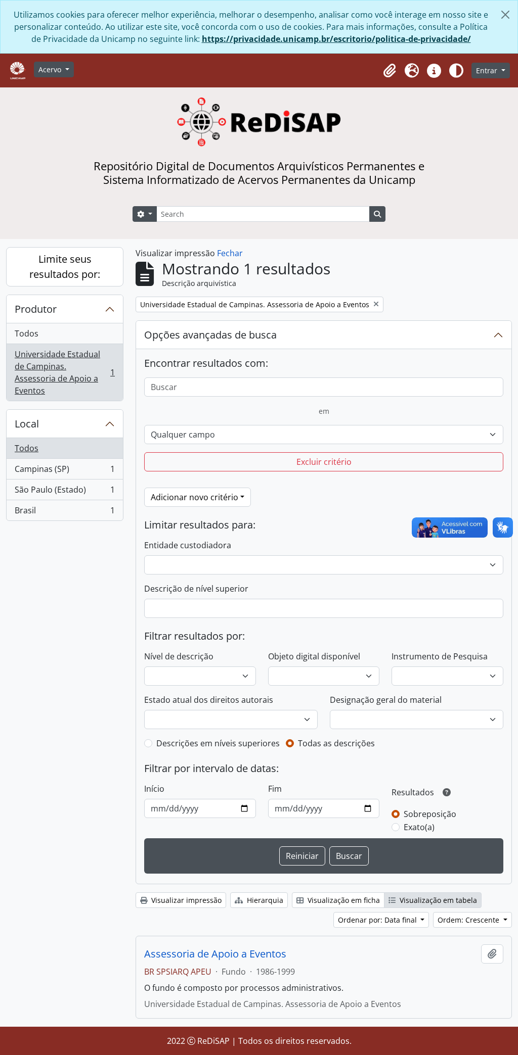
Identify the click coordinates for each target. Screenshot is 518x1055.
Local (27, 423)
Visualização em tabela (437, 900)
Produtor (36, 309)
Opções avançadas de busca (210, 335)
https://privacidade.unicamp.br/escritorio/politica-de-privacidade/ (336, 38)
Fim (275, 788)
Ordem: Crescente (469, 920)
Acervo (50, 69)
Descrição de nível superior (196, 588)
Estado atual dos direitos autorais (208, 699)
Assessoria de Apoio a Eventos (215, 954)
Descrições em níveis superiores (218, 743)
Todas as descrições (336, 743)
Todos (26, 333)
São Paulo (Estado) (64, 492)
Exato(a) (419, 827)
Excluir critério (324, 461)
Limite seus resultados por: (64, 266)
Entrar (487, 70)
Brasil (64, 512)
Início (154, 788)
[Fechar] (505, 15)
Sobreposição (430, 814)
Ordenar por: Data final (378, 920)
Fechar (230, 253)
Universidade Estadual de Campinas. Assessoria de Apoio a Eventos (64, 372)
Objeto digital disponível (314, 656)
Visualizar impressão (185, 900)
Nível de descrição (178, 656)
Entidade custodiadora (187, 545)
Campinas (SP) (64, 471)
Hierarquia (264, 900)
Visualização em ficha (343, 900)
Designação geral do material (386, 699)
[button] (389, 71)
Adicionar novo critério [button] (194, 497)
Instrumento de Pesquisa (440, 656)
